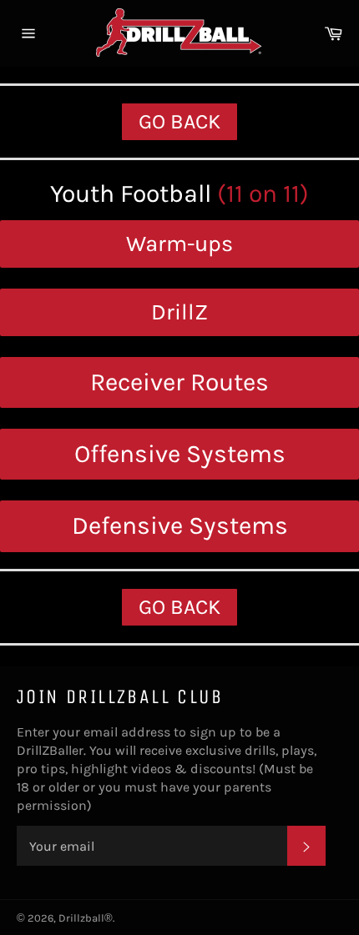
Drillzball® (85, 918)
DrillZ (179, 312)
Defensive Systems (180, 525)
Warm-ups (179, 243)
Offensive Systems (180, 454)
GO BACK (179, 121)
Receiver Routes (179, 382)
